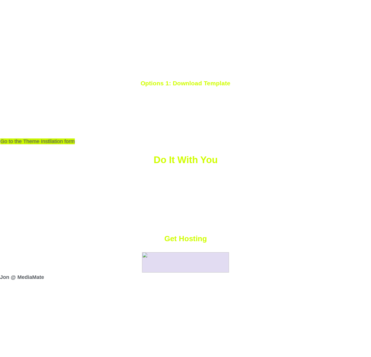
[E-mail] (4, 294)
